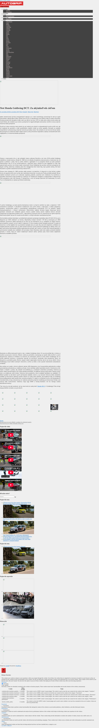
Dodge (8, 34)
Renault (8, 66)
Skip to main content (5, 0)
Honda (8, 41)
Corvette (8, 30)
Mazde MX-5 (41, 386)
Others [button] (3, 721)
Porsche (8, 63)
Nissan (8, 59)
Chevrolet (8, 27)
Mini (7, 55)
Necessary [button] (4, 682)
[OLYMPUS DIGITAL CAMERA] (6, 395)
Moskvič (8, 57)
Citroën (8, 28)
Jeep (7, 44)
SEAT (7, 69)
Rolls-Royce (9, 67)
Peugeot (8, 62)
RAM (7, 64)
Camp (4, 14)
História (8, 10)
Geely (7, 39)
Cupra (7, 31)
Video (4, 78)
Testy (4, 20)
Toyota (8, 74)
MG (7, 53)
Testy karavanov (10, 16)
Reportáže (5, 13)
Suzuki (8, 73)
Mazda (8, 51)
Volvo (7, 77)
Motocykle (5, 17)
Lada (7, 46)
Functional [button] (4, 704)
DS (7, 35)
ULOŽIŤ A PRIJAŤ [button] (7, 725)
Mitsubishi (8, 56)
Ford (7, 38)
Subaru (8, 71)
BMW (7, 24)
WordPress (18, 665)
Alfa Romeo (9, 21)
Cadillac (8, 26)
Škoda (7, 70)
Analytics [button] (4, 712)
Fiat (7, 37)
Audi (7, 23)
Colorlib (7, 665)
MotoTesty (8, 19)
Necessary (5, 683)
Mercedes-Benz (10, 52)
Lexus (7, 49)
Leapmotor (9, 48)
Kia (7, 45)
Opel (7, 60)
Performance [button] (5, 708)
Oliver (20, 112)
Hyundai (8, 42)
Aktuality (5, 9)
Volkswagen (9, 76)
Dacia (7, 32)
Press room (9, 12)
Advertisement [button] (5, 717)
